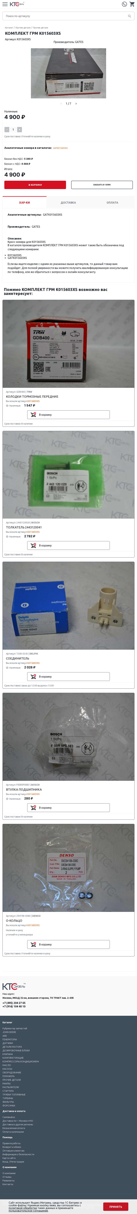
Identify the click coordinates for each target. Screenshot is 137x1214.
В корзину (35, 185)
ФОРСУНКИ (9, 1105)
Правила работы (12, 1143)
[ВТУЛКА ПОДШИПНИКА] (68, 737)
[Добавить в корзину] (33, 415)
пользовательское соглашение (28, 1210)
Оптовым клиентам (13, 1150)
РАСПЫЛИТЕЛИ (11, 1087)
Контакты (8, 1184)
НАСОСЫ (7, 1069)
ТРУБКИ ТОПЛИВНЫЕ (14, 1094)
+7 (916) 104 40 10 (14, 1006)
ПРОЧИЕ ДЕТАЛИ (12, 1080)
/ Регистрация (16, 1161)
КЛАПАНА (8, 1054)
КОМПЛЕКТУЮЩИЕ (13, 1058)
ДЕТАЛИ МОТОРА (12, 1046)
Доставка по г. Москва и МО (18, 1120)
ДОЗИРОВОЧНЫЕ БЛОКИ (16, 1050)
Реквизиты (9, 1180)
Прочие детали (23, 28)
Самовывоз (9, 1117)
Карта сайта (9, 1158)
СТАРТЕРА (8, 1091)
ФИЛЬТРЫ (8, 1102)
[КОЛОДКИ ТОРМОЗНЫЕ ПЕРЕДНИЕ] (68, 344)
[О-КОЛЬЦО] (68, 868)
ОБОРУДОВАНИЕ (12, 1072)
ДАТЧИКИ (8, 1043)
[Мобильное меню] (5, 4)
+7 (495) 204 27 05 (124, 4)
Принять (115, 1206)
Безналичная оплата (14, 1128)
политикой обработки (23, 1207)
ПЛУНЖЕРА (9, 1076)
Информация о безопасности (18, 1154)
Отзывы (7, 1177)
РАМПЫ (7, 1083)
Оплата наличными (13, 1131)
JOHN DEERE (9, 1032)
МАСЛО (7, 1065)
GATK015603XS (60, 148)
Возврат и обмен (12, 1147)
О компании (9, 1173)
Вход (5, 1161)
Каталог (9, 28)
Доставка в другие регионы (18, 1124)
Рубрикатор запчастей (15, 1028)
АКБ (5, 1035)
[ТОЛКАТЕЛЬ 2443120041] (68, 475)
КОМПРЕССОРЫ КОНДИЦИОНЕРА (21, 1061)
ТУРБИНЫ (8, 1098)
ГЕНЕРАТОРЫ (10, 1039)
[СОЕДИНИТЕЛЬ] (68, 606)
